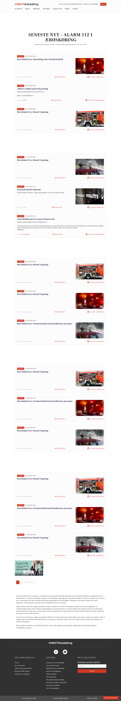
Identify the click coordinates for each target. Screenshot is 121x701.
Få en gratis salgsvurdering (55, 680)
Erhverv (36, 9)
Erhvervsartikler (51, 674)
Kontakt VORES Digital (22, 671)
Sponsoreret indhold (53, 685)
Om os (17, 663)
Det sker (46, 9)
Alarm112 (18, 9)
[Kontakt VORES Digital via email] (65, 652)
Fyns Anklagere (25, 234)
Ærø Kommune (51, 677)
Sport (67, 9)
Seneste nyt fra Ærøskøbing (55, 663)
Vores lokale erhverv (53, 665)
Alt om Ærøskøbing (52, 688)
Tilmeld (103, 4)
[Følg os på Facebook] (56, 652)
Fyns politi (24, 100)
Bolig (27, 9)
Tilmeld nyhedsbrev (110, 698)
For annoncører (20, 665)
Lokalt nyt (57, 9)
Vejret (75, 9)
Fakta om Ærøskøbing (53, 671)
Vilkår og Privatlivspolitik (23, 668)
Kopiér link (61, 77)
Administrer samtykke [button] (22, 674)
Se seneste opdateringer (96, 100)
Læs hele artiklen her (97, 77)
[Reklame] (29, 568)
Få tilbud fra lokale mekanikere (56, 682)
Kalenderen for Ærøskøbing (55, 668)
